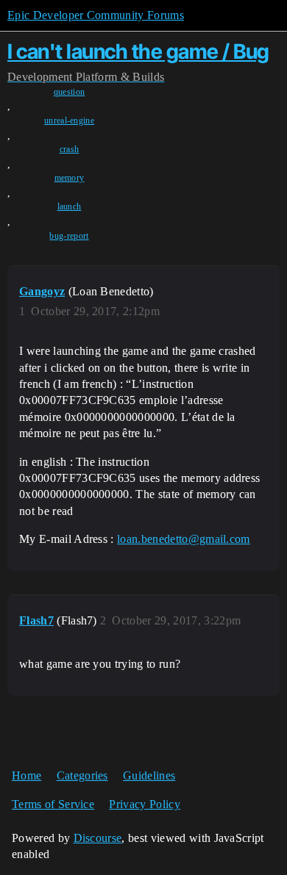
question (69, 92)
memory (69, 178)
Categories (82, 775)
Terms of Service (53, 804)
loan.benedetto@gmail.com (183, 539)
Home (26, 775)
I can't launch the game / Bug (138, 51)
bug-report (68, 236)
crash (69, 149)
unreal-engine (69, 120)
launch (69, 206)
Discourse (98, 838)
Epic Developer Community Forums (95, 15)
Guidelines (149, 775)
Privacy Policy (144, 804)
